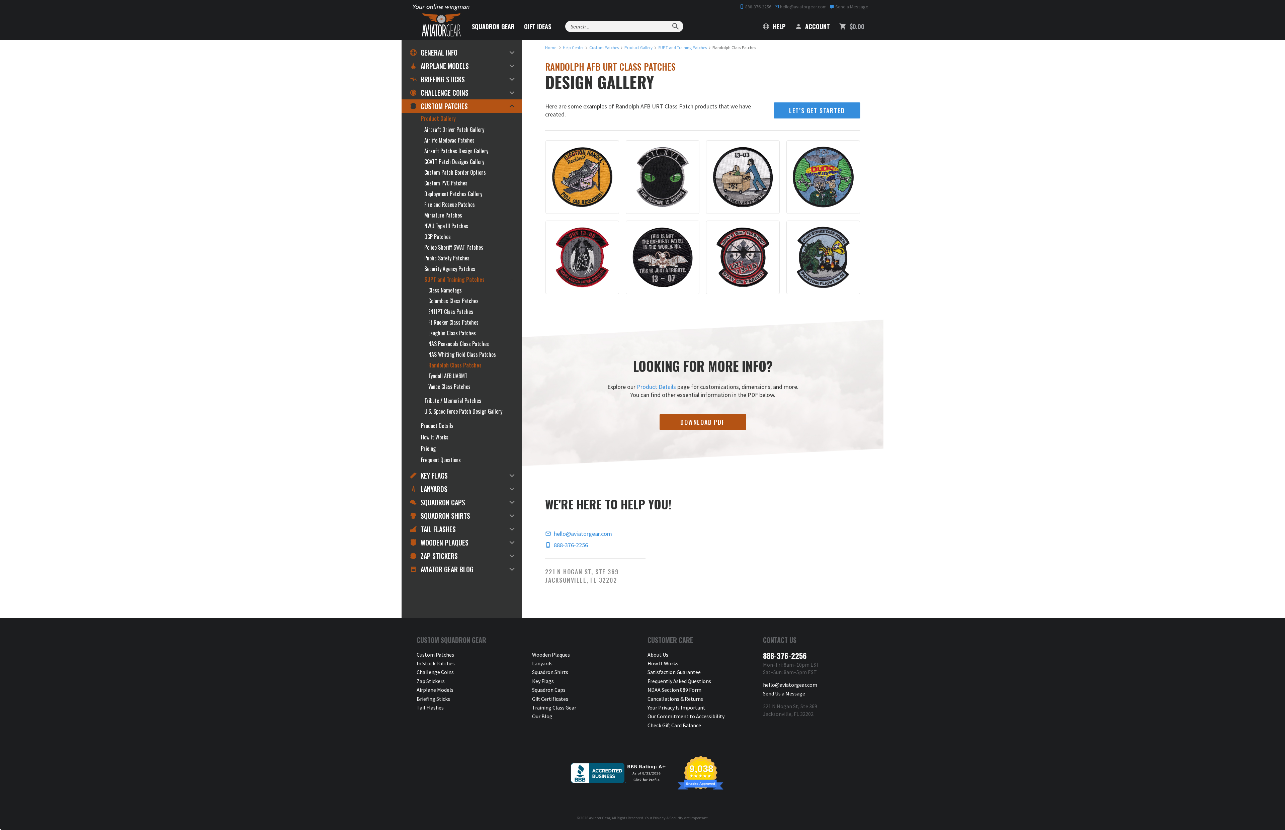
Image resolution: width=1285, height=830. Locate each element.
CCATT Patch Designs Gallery (454, 162)
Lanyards (434, 489)
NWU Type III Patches (446, 226)
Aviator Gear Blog (447, 569)
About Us (658, 654)
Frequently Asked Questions (679, 681)
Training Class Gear (554, 707)
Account (816, 26)
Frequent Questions (441, 460)
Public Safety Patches (446, 258)
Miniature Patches (443, 215)
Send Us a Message (784, 693)
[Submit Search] (675, 26)
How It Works (434, 437)
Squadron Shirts (445, 516)
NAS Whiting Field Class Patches (462, 354)
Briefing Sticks (443, 79)
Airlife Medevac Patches (449, 140)
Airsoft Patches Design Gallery (456, 151)
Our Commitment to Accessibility (686, 716)
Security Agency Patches (449, 269)
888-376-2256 (757, 7)
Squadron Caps (443, 502)
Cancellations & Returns (675, 698)
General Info (439, 53)
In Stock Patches (436, 663)
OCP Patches (437, 237)
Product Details (656, 387)
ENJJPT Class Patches (450, 312)
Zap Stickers (439, 556)
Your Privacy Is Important (676, 707)
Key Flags (434, 476)
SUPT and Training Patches (454, 279)
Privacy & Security (668, 817)
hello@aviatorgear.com (803, 7)
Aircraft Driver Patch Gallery (454, 130)
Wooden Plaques (444, 542)
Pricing (428, 448)
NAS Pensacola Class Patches (458, 344)
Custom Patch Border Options (455, 172)
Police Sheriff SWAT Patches (453, 247)
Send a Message (851, 7)
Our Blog (542, 716)
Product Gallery (438, 118)
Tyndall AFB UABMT (447, 376)
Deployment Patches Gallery (453, 194)
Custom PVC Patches (445, 183)
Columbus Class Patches (453, 301)
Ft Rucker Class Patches (453, 322)
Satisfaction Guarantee (674, 672)
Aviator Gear (599, 817)
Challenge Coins (444, 93)
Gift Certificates (550, 698)
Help (778, 26)
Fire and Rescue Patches (449, 204)
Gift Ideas (537, 26)
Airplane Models (445, 66)
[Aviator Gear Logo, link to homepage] (441, 25)
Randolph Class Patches (455, 365)
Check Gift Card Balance (674, 725)
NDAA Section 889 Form (674, 689)
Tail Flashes (438, 529)
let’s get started (817, 110)
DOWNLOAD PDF (702, 422)
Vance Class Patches (449, 387)
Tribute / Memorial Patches (452, 401)
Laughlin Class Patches (452, 333)
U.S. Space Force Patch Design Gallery (463, 411)
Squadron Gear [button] (493, 26)
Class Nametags (445, 290)
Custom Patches (444, 106)
